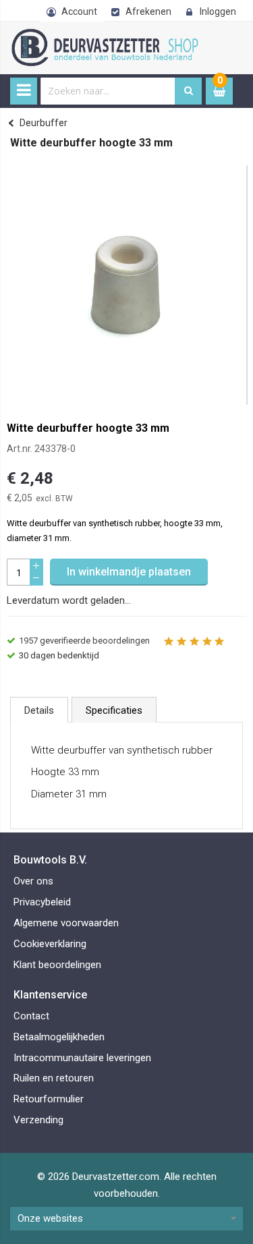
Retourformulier (48, 1099)
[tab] (39, 710)
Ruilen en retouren (53, 1078)
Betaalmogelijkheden (59, 1037)
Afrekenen (148, 11)
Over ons (33, 881)
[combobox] (107, 91)
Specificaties (114, 710)
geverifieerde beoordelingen (84, 640)
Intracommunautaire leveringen (82, 1058)
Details (39, 710)
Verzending (38, 1120)
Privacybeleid (42, 902)
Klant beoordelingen (57, 965)
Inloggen (218, 11)
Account (79, 11)
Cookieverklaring (49, 944)
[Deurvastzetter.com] (116, 35)
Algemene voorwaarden (66, 923)
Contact (31, 1016)
